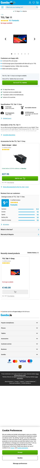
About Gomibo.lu (9, 381)
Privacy (17, 381)
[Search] (37, 7)
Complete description (9, 135)
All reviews (6, 224)
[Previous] (5, 39)
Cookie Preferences (30, 381)
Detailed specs (7, 118)
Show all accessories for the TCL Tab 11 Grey (16, 187)
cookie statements (22, 448)
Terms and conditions (14, 383)
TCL (3, 14)
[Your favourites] (34, 2)
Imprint (22, 381)
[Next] (34, 39)
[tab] (11, 53)
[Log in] (30, 2)
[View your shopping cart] (37, 2)
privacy (12, 448)
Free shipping (10, 182)
